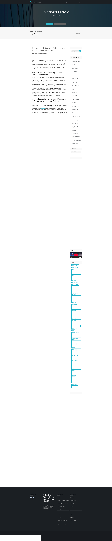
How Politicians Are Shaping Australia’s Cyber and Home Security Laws (76, 116)
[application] (76, 255)
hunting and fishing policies (75, 311)
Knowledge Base (60, 24)
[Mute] (79, 257)
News (73, 330)
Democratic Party (56, 15)
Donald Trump (75, 284)
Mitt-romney (77, 2)
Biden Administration (75, 270)
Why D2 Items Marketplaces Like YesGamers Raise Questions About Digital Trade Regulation (76, 92)
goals (73, 296)
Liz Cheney (74, 318)
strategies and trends (75, 382)
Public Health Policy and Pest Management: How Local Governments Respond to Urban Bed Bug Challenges (76, 71)
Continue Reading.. (46, 509)
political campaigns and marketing (75, 355)
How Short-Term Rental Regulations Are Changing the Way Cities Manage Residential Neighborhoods (76, 63)
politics (73, 368)
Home (54, 2)
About (49, 24)
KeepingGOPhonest (56, 12)
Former (71, 2)
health (73, 308)
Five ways (65, 2)
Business (34, 53)
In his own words (61, 511)
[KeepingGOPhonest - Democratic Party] (35, 2)
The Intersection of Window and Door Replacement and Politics (76, 135)
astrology (74, 267)
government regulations (74, 305)
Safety (72, 514)
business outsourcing (75, 276)
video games (74, 384)
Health (72, 503)
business (74, 273)
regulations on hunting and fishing (75, 375)
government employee (74, 302)
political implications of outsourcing (75, 360)
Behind (59, 2)
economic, (43, 108)
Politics (38, 53)
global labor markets (75, 294)
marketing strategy (74, 321)
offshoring (74, 341)
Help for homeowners (61, 506)
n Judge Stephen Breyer (75, 333)
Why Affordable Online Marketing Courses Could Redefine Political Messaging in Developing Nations (76, 109)
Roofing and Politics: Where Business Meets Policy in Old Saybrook (75, 122)
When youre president (62, 524)
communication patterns (75, 280)
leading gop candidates (62, 514)
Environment (73, 500)
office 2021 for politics (75, 339)
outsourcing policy (75, 347)
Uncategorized (73, 520)
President (73, 511)
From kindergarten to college (63, 503)
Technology (44, 53)
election (74, 286)
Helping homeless (61, 509)
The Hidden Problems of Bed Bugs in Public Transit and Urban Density (76, 78)
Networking (74, 328)
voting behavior (75, 386)
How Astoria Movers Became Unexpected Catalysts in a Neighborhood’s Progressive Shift (75, 101)
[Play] (71, 257)
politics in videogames (74, 371)
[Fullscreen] (80, 257)
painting (74, 349)
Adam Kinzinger (75, 265)
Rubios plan (60, 517)
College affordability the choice (63, 500)
